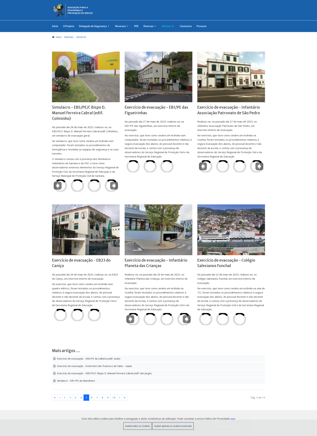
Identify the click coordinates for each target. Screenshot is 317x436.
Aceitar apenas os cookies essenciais (173, 425)
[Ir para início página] (55, 397)
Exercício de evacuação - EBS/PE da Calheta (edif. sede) (88, 358)
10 (113, 397)
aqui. (233, 418)
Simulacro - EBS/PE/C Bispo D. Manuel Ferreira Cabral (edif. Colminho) (79, 113)
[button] (94, 26)
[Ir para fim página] (125, 397)
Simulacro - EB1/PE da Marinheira (75, 380)
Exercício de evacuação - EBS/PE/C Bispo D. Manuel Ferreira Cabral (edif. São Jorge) (104, 373)
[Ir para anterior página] (59, 397)
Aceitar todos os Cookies (137, 425)
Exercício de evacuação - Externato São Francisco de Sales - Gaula (94, 366)
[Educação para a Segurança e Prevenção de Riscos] (77, 10)
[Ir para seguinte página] (119, 397)
